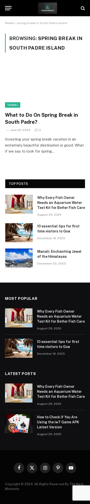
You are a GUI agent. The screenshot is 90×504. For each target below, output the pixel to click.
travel (12, 104)
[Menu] (8, 8)
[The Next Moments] (47, 8)
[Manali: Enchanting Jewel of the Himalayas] (19, 258)
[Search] (82, 8)
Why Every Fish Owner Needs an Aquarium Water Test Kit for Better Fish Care (61, 203)
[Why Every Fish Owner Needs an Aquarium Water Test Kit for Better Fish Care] (19, 204)
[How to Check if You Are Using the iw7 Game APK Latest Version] (18, 423)
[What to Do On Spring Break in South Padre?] (45, 85)
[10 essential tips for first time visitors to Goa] (19, 232)
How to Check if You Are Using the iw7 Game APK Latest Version (58, 422)
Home (9, 23)
